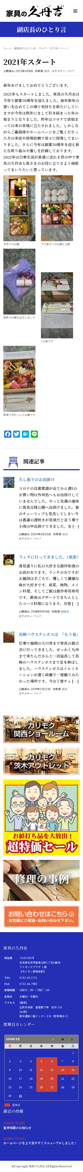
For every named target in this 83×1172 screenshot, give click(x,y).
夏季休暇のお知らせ (17, 1127)
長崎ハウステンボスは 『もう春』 (49, 634)
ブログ (42, 48)
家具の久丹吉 (37, 1166)
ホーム (7, 48)
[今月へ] (62, 1039)
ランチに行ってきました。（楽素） (50, 557)
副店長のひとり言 (24, 48)
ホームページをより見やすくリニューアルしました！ (40, 1143)
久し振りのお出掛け (37, 479)
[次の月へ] (73, 1039)
